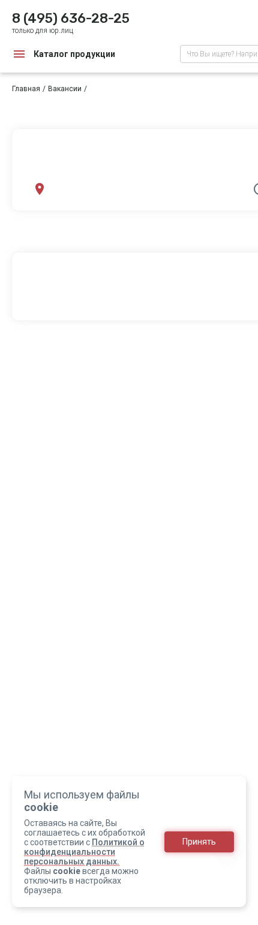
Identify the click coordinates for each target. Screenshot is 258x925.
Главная (26, 89)
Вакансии (65, 89)
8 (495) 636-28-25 (71, 18)
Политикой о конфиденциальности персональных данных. (84, 851)
